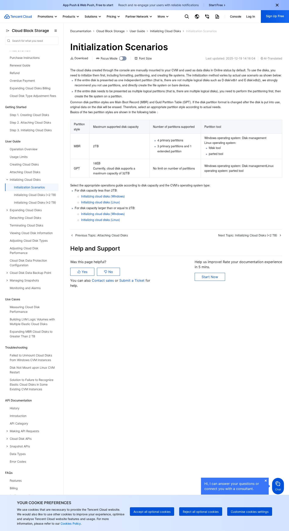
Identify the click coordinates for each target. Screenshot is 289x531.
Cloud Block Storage (110, 31)
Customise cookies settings (249, 511)
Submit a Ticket (132, 280)
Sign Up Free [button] (275, 16)
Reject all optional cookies (201, 511)
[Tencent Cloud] (18, 16)
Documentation (80, 31)
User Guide (137, 31)
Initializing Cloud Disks (165, 31)
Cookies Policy (70, 523)
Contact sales (103, 280)
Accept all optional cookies (152, 511)
